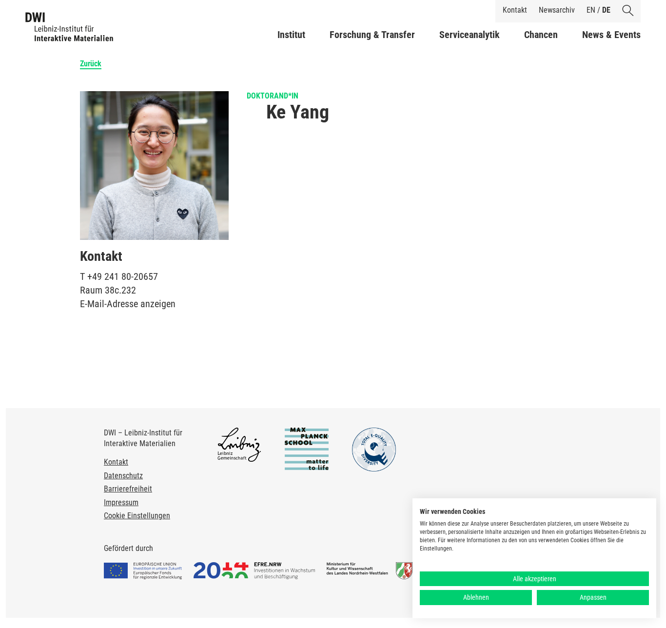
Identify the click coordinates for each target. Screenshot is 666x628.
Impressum (121, 502)
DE (606, 10)
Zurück (90, 63)
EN (591, 10)
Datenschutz (123, 475)
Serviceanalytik (469, 34)
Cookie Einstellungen (137, 515)
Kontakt (515, 10)
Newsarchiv (557, 10)
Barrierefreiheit (128, 488)
